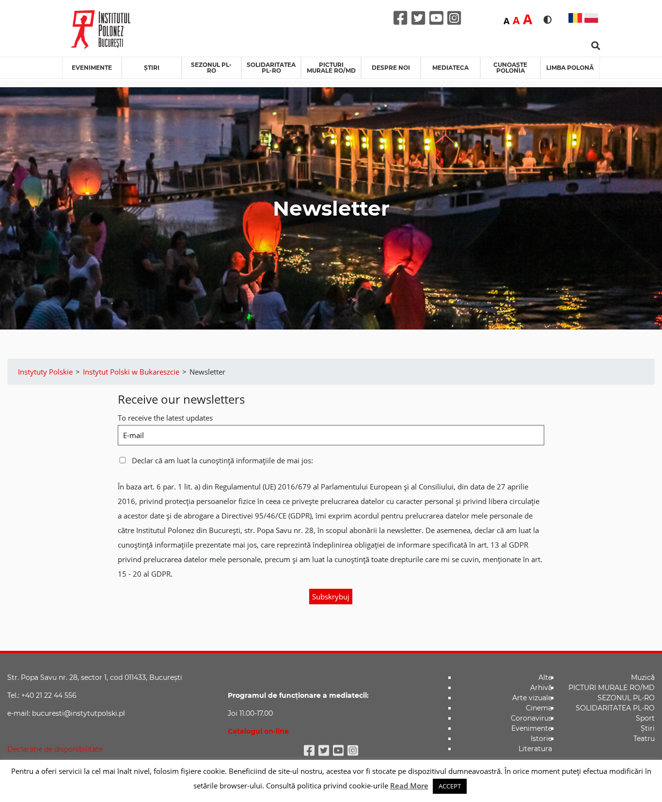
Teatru (644, 738)
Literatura (535, 748)
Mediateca (450, 67)
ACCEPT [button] (450, 786)
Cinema (539, 708)
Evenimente (92, 67)
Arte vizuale (532, 697)
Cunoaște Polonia (510, 67)
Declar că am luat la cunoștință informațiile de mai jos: (221, 460)
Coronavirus (531, 718)
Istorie (541, 738)
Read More (409, 785)
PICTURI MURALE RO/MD (331, 67)
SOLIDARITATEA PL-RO (271, 67)
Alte (545, 677)
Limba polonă (570, 67)
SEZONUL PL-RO (211, 67)
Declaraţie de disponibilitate (55, 749)
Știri (151, 67)
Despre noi (391, 67)
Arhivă (541, 687)
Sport (645, 718)
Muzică (643, 677)
